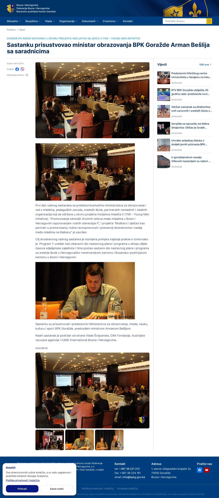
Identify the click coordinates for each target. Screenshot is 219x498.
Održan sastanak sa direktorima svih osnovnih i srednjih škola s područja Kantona (190, 109)
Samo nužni (56, 488)
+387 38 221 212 (129, 468)
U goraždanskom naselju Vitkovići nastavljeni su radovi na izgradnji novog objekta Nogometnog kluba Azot (191, 159)
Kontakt (128, 21)
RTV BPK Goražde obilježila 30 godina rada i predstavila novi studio (189, 92)
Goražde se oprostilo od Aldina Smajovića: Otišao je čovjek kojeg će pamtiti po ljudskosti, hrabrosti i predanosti (190, 125)
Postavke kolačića (127, 488)
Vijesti (22, 29)
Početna (11, 29)
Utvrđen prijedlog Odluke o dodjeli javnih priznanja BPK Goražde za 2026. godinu (188, 142)
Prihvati (22, 488)
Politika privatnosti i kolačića (97, 488)
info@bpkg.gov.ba (133, 477)
